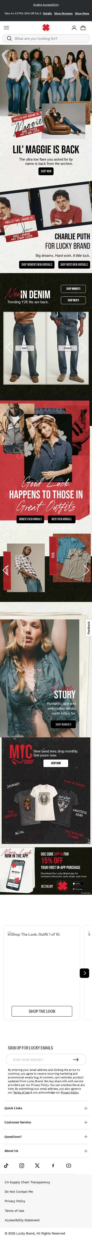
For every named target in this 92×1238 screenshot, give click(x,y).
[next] (84, 973)
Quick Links (13, 1108)
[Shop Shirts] (23, 568)
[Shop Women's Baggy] (24, 348)
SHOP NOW (46, 171)
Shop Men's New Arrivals (74, 264)
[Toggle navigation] (7, 28)
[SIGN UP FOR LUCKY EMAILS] (76, 1059)
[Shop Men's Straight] (67, 348)
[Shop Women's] (46, 673)
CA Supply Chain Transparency (27, 1182)
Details (47, 13)
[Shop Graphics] (46, 792)
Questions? (12, 1136)
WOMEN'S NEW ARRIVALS (30, 519)
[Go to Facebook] (53, 1165)
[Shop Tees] (69, 558)
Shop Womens (63, 13)
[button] (83, 27)
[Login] (74, 28)
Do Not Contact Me (19, 1191)
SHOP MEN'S (73, 300)
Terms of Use (21, 1092)
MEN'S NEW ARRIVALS (61, 519)
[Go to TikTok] (5, 1165)
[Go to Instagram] (21, 1165)
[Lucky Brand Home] (46, 27)
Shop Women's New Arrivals (36, 264)
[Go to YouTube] (68, 1165)
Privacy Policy (69, 1092)
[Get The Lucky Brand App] (46, 871)
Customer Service (17, 1122)
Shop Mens (82, 13)
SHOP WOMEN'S (73, 289)
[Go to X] (37, 1165)
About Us (11, 1151)
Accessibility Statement (22, 1220)
